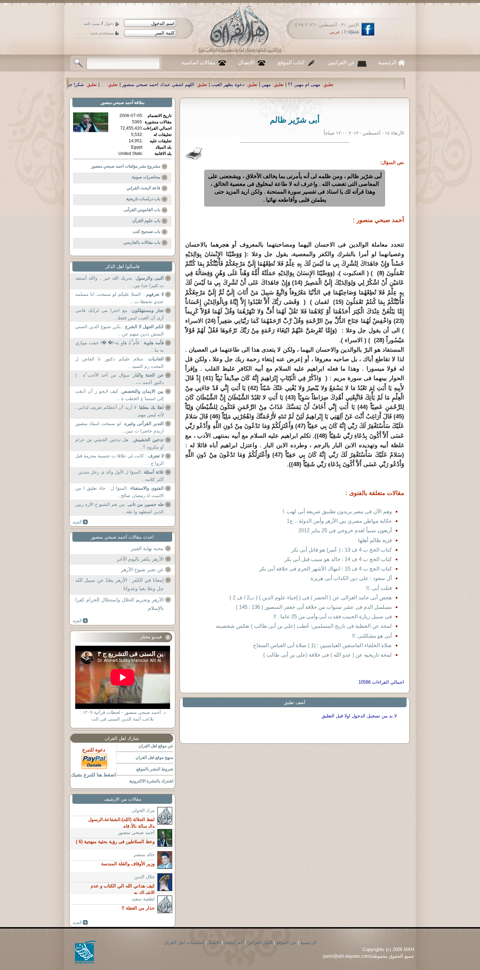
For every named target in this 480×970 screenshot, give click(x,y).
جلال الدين (144, 876)
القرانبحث (234, 942)
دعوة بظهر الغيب (291, 84)
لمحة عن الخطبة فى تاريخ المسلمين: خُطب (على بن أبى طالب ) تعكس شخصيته (304, 626)
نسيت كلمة (92, 24)
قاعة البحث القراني (143, 187)
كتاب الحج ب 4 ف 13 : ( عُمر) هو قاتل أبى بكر (341, 550)
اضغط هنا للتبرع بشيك (93, 774)
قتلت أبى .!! (379, 588)
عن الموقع (286, 942)
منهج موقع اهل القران (154, 757)
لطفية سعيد (143, 898)
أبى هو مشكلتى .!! (372, 636)
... (166, 84)
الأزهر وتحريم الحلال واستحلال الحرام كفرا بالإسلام (119, 604)
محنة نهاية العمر (147, 548)
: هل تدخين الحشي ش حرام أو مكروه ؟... (119, 443)
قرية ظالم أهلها (375, 540)
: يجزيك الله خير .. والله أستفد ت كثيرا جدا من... (119, 281)
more (80, 522)
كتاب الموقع (291, 62)
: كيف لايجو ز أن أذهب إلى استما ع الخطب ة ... (119, 395)
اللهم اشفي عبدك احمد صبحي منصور (221, 84)
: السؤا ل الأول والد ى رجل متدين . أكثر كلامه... (119, 475)
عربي (335, 31)
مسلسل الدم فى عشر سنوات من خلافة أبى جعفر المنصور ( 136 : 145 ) (314, 607)
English (351, 31)
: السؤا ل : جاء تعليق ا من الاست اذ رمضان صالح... (119, 492)
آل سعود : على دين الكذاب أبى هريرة (351, 578)
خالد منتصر (144, 854)
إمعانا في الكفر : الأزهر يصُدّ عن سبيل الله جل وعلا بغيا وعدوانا (119, 584)
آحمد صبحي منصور (116, 102)
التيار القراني (259, 942)
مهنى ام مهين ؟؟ (367, 84)
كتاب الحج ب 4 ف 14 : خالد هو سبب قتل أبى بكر (338, 559)
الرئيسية (387, 62)
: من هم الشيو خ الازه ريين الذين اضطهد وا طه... (119, 508)
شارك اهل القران (122, 738)
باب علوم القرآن (146, 220)
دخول (109, 23)
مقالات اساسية (198, 62)
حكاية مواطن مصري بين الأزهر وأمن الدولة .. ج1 (339, 521)
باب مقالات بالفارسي (141, 242)
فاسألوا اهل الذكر (122, 266)
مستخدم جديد (102, 33)
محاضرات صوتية (146, 177)
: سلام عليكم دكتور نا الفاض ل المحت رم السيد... (119, 362)
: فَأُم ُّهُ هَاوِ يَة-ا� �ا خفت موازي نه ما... (119, 346)
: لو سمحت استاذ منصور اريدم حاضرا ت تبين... (119, 427)
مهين (329, 84)
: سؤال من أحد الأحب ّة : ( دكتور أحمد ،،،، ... (119, 378)
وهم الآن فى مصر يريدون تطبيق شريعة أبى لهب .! (337, 511)
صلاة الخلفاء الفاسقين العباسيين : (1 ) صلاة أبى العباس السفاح (322, 645)
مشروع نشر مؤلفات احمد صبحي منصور (125, 166)
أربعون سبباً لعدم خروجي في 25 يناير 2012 (345, 530)
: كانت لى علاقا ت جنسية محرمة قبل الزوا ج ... (119, 459)
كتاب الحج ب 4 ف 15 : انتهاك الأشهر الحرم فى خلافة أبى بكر (325, 569)
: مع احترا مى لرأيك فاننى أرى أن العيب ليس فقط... (119, 314)
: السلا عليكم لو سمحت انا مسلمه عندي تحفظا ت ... (119, 298)
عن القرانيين (341, 62)
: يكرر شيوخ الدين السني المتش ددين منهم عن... (119, 330)
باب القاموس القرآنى (142, 209)
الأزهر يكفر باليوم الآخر (140, 559)
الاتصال (246, 62)
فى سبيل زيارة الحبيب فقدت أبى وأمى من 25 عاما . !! (332, 616)
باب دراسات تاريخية (143, 198)
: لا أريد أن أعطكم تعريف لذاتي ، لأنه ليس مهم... (119, 411)
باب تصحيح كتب (146, 231)
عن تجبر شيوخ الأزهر (142, 569)
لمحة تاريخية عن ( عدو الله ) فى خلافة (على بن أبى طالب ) (327, 655)
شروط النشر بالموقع (154, 769)
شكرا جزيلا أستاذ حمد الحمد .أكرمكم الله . (106, 84)
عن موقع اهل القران (155, 745)
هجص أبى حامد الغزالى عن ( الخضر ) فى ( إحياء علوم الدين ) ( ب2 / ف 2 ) (310, 597)
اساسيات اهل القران (184, 942)
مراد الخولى (143, 810)
